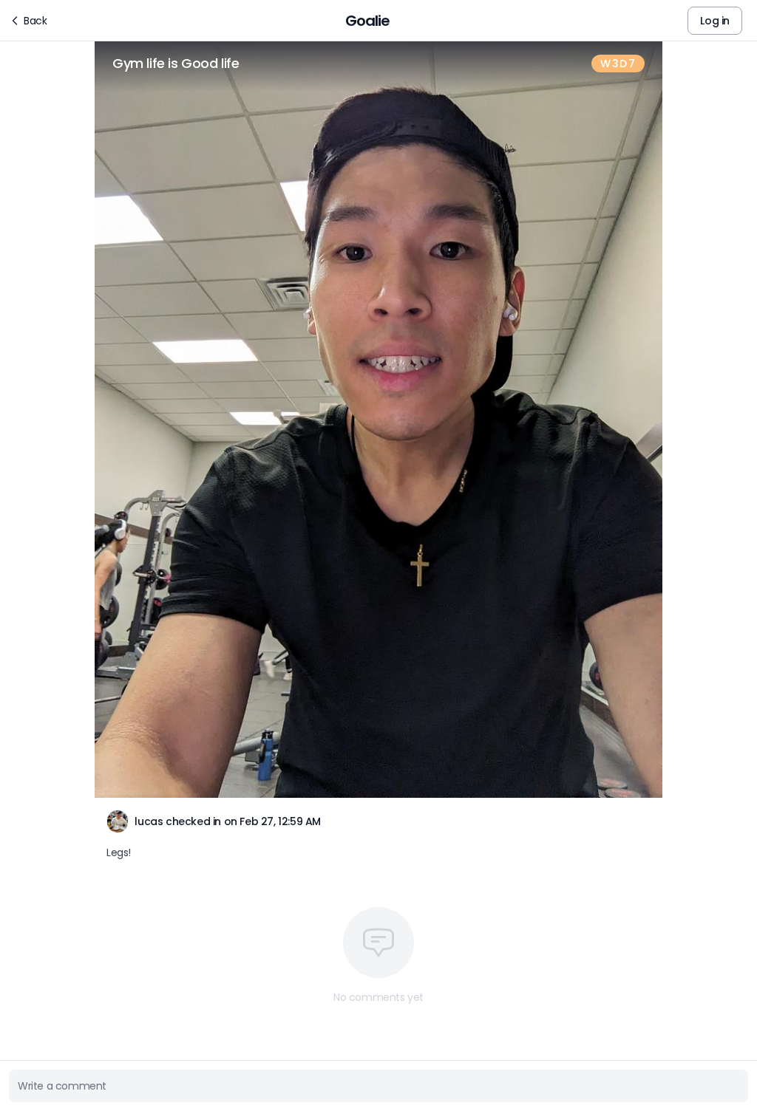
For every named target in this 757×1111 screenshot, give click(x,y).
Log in (715, 20)
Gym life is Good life (176, 63)
